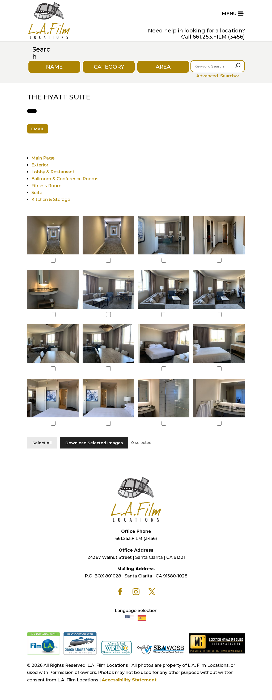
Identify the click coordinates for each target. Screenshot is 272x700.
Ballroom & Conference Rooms (65, 178)
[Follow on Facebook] (120, 592)
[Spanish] (142, 617)
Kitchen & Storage (50, 199)
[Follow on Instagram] (136, 592)
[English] (129, 617)
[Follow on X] (152, 592)
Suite (36, 192)
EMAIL (37, 128)
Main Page (42, 158)
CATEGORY (109, 67)
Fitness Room (46, 185)
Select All (42, 442)
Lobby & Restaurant (52, 171)
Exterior (39, 164)
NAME (54, 67)
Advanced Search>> (218, 75)
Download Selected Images (94, 442)
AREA (163, 67)
